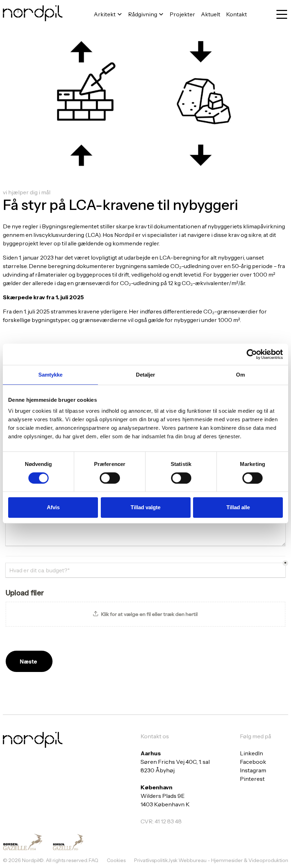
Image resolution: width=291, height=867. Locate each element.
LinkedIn (251, 753)
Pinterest (252, 778)
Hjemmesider (227, 860)
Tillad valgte (145, 507)
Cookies (116, 860)
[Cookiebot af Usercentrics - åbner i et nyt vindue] (252, 354)
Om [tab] (240, 375)
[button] (108, 14)
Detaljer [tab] (145, 375)
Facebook (253, 761)
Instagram (253, 770)
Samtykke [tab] (50, 375)
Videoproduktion (268, 860)
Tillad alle (238, 507)
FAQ (93, 860)
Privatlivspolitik (151, 860)
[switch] (110, 478)
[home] (32, 14)
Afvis (53, 507)
